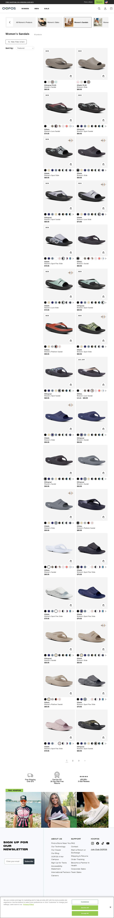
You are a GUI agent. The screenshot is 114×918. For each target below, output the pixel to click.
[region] (57, 907)
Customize (85, 902)
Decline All (85, 908)
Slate (85, 126)
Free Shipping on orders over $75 (20, 2)
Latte (59, 126)
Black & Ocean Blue (99, 126)
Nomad (88, 126)
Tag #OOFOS (14, 790)
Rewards (99, 2)
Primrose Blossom (66, 126)
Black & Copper (56, 346)
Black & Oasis (102, 126)
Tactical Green (95, 126)
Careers (55, 875)
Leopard (52, 126)
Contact (74, 846)
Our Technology (58, 846)
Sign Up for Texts (59, 863)
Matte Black (45, 258)
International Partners (60, 872)
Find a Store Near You (61, 843)
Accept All (85, 913)
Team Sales (76, 872)
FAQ (73, 843)
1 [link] (66, 760)
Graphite (92, 126)
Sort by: (9, 48)
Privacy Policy (28, 904)
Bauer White (70, 258)
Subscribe (29, 861)
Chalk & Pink (77, 82)
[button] (99, 8)
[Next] (73, 126)
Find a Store (88, 2)
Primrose (63, 126)
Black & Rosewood (56, 126)
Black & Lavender (66, 170)
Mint (56, 82)
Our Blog (55, 853)
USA (66, 258)
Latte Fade (52, 346)
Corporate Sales (78, 869)
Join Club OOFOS (99, 849)
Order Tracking (77, 859)
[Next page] (84, 760)
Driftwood (52, 82)
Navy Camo (70, 170)
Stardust (59, 258)
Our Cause (56, 850)
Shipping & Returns (79, 856)
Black (45, 82)
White (48, 126)
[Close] (110, 907)
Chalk (48, 82)
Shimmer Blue (70, 126)
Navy (81, 126)
